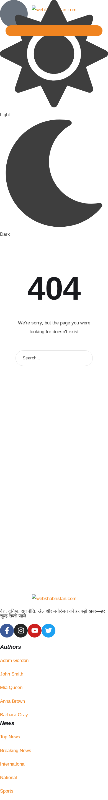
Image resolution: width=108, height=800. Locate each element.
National (8, 777)
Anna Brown (12, 701)
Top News (10, 736)
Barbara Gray (14, 714)
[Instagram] (21, 631)
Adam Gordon (14, 660)
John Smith (11, 674)
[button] (54, 30)
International (12, 764)
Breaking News (15, 750)
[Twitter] (48, 631)
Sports (7, 791)
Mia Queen (11, 687)
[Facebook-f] (7, 631)
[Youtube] (35, 631)
